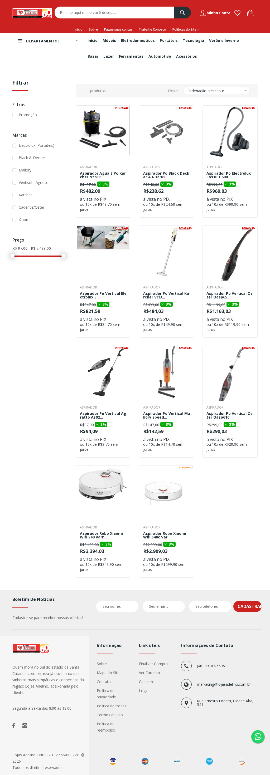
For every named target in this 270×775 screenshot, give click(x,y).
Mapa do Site (108, 672)
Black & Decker (32, 157)
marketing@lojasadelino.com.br (224, 684)
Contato (104, 681)
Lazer (108, 56)
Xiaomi (24, 219)
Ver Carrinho (149, 672)
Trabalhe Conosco (152, 29)
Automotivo (159, 56)
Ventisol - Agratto (34, 182)
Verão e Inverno (224, 40)
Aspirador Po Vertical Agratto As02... (103, 415)
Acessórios (186, 56)
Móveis (109, 40)
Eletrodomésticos (138, 40)
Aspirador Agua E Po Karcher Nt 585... (103, 175)
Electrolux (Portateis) (36, 145)
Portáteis (169, 40)
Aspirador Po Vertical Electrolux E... (103, 295)
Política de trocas (111, 705)
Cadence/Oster (31, 207)
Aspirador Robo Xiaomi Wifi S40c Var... (164, 535)
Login (143, 690)
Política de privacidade (106, 693)
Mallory (25, 170)
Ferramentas (131, 56)
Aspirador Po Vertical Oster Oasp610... (229, 415)
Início (79, 29)
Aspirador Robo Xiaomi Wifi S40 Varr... (101, 535)
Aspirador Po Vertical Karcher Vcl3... (166, 295)
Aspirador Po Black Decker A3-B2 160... (166, 175)
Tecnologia (193, 40)
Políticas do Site (184, 29)
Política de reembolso (106, 727)
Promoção (28, 114)
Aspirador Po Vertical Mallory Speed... (166, 415)
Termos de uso (110, 714)
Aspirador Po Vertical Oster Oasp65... (229, 295)
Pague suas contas (118, 29)
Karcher (25, 194)
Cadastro (147, 681)
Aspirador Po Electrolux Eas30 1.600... (228, 175)
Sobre (93, 29)
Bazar (93, 56)
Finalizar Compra (153, 663)
